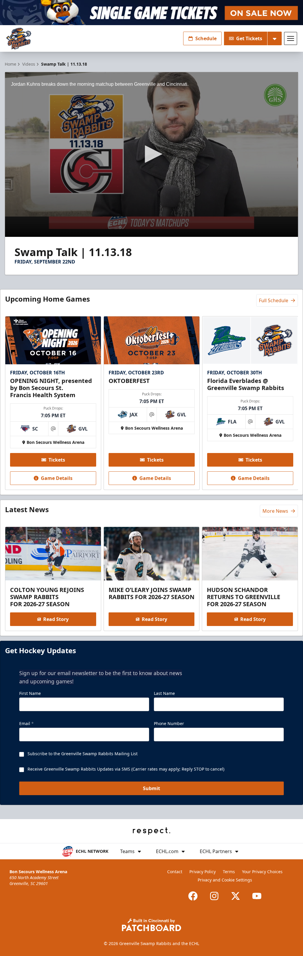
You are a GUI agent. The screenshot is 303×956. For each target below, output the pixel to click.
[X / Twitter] (235, 896)
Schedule (206, 38)
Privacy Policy (202, 871)
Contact (174, 871)
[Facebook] (193, 896)
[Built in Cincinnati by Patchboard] (151, 924)
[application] (151, 154)
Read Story (56, 619)
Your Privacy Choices (262, 871)
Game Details (56, 478)
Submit (151, 788)
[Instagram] (214, 896)
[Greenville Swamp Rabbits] (18, 39)
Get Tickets (249, 38)
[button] (151, 154)
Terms (229, 871)
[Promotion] (151, 12)
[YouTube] (257, 896)
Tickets (57, 460)
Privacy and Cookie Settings (225, 880)
